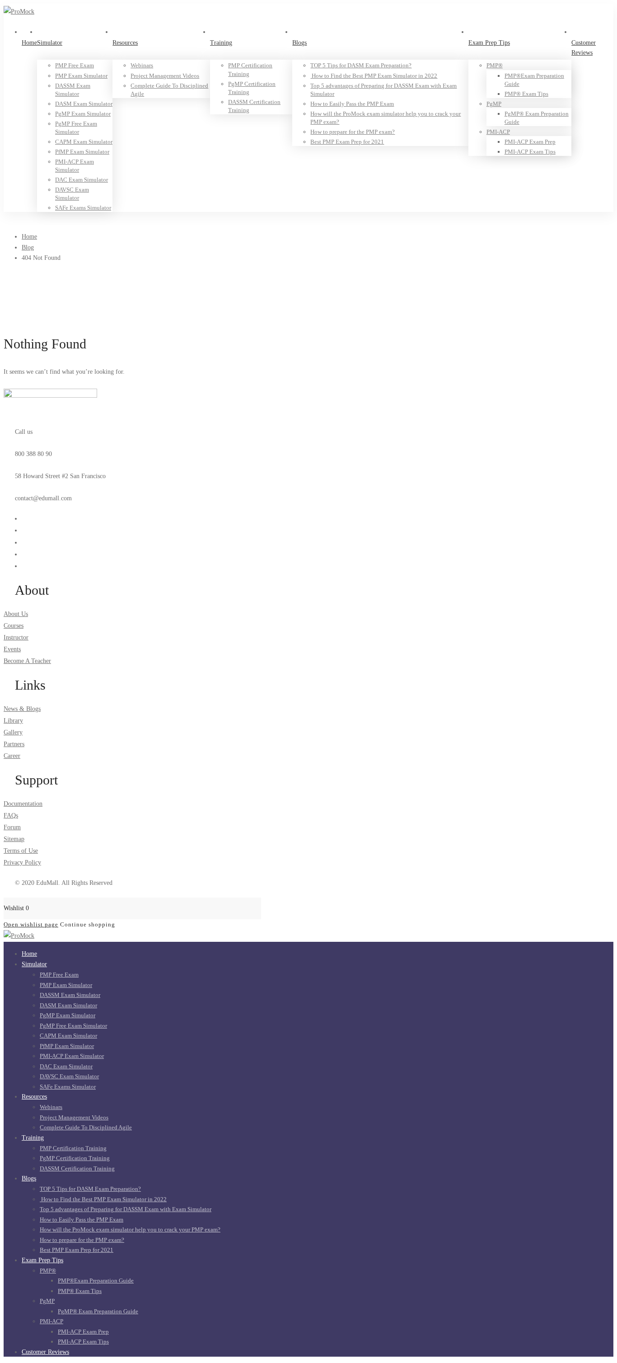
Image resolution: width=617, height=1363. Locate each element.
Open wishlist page (31, 924)
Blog (28, 247)
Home (29, 236)
